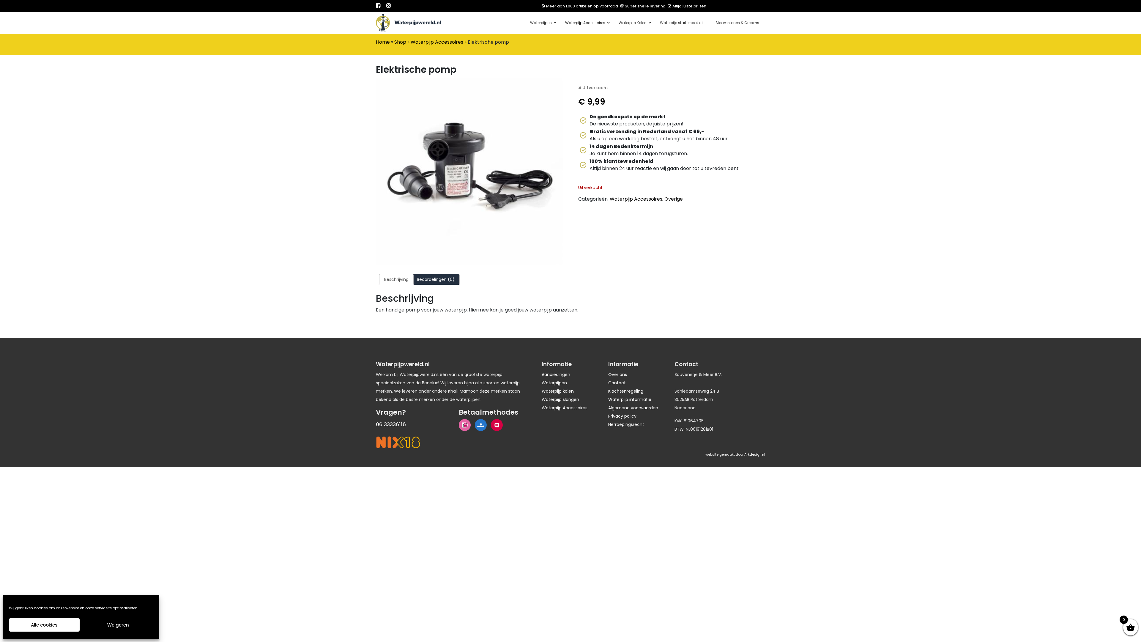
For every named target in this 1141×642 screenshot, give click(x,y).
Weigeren (118, 625)
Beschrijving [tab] (396, 279)
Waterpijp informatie (629, 399)
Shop (400, 42)
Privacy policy (622, 416)
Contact (617, 383)
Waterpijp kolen (558, 391)
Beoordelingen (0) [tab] (436, 279)
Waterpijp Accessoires (437, 42)
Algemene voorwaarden (633, 408)
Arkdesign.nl (754, 454)
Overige (673, 199)
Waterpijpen (554, 383)
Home (383, 42)
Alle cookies (44, 625)
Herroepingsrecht (626, 424)
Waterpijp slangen (560, 399)
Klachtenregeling (625, 391)
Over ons (617, 374)
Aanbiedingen (556, 374)
